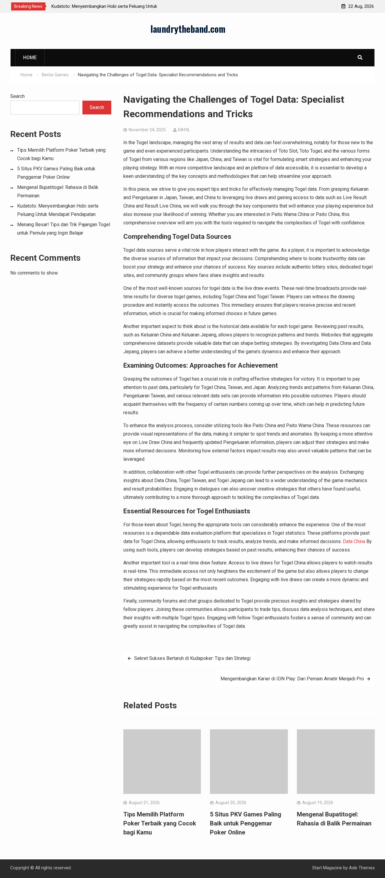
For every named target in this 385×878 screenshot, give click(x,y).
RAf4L (184, 129)
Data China (354, 541)
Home (30, 57)
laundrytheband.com (188, 28)
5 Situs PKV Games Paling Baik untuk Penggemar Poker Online (245, 823)
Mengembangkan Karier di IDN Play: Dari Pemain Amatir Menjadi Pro (292, 679)
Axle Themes (362, 867)
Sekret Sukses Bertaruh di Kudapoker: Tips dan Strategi (192, 658)
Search (17, 96)
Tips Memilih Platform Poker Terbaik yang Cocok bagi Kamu (159, 823)
